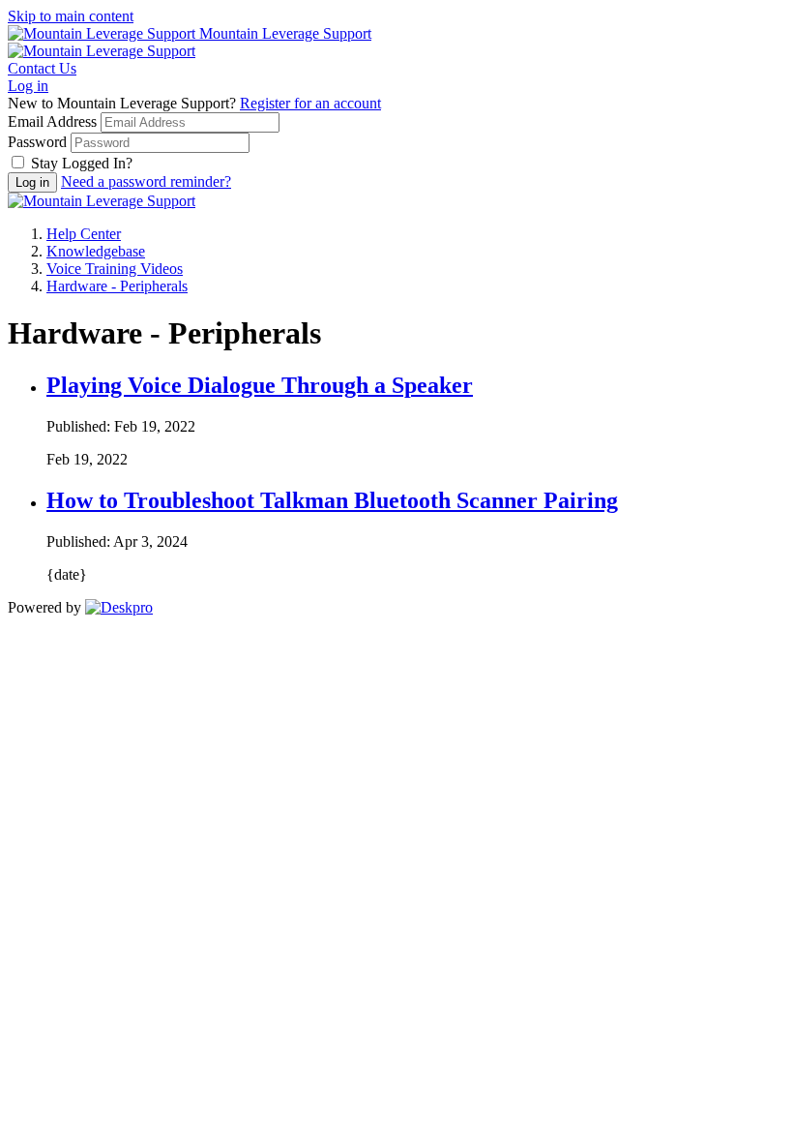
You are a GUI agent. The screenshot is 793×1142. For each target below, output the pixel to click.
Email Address (52, 121)
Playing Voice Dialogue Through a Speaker (259, 385)
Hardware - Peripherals (117, 286)
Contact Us (42, 68)
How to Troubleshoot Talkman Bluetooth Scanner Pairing (332, 500)
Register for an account (310, 103)
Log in (28, 85)
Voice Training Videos (114, 268)
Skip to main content (70, 16)
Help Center (83, 233)
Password (37, 142)
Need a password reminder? (146, 181)
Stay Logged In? (81, 163)
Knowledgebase (95, 251)
